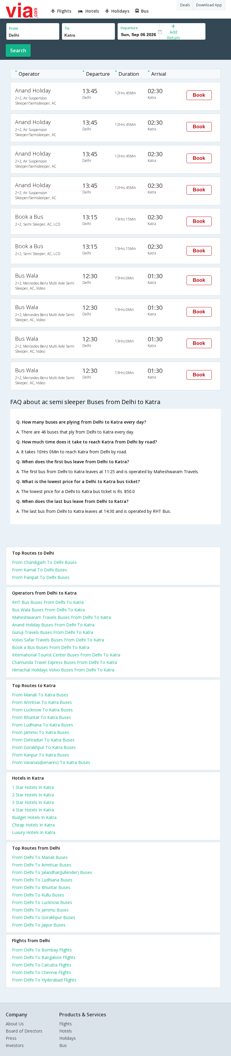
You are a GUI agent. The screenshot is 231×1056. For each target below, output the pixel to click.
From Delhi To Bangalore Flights (43, 957)
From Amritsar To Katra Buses (42, 702)
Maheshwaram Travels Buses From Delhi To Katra (61, 617)
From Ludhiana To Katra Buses (42, 725)
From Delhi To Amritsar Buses (41, 865)
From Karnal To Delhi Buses (39, 570)
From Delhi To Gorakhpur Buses (43, 917)
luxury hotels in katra (33, 832)
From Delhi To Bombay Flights (42, 950)
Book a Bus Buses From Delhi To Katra (50, 647)
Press (11, 1038)
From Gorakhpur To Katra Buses (44, 747)
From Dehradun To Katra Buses (43, 740)
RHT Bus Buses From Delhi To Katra (48, 602)
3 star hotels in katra (33, 802)
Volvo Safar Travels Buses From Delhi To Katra (58, 640)
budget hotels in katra (34, 817)
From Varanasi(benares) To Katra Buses (51, 762)
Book (199, 95)
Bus (63, 1045)
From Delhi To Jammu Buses (40, 910)
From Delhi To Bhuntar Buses (41, 887)
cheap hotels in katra (33, 825)
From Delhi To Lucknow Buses (42, 902)
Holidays (67, 1038)
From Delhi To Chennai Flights (41, 972)
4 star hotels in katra (33, 810)
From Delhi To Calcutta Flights (41, 965)
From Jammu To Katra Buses (40, 732)
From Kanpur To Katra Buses (40, 755)
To (67, 28)
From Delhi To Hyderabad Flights (44, 980)
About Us (15, 1024)
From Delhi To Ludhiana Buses (42, 880)
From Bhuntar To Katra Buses (41, 717)
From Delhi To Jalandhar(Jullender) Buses (52, 872)
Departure (129, 28)
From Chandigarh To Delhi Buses (44, 562)
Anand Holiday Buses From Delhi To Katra (53, 625)
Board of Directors (24, 1031)
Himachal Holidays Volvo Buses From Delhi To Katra (63, 670)
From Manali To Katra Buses (40, 695)
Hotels (65, 1031)
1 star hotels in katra (33, 787)
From (13, 28)
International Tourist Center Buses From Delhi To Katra (66, 655)
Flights (65, 1024)
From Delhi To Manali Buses (40, 857)
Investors (15, 1045)
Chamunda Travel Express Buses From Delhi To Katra (64, 662)
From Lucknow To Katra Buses (42, 710)
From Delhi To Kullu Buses (38, 895)
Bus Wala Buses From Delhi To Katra (48, 610)
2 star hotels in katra (33, 795)
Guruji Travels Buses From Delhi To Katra (52, 632)
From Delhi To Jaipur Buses (39, 925)
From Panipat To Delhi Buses (40, 577)
